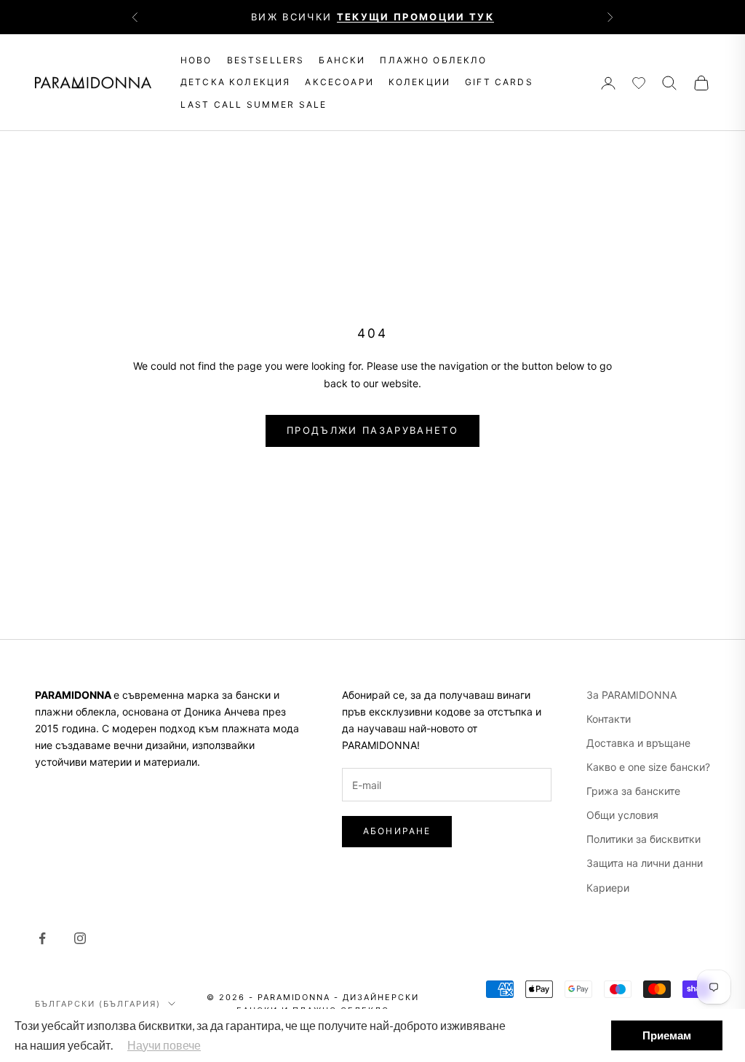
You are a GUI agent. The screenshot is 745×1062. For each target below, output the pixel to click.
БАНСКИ (342, 60)
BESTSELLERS (266, 60)
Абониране (397, 830)
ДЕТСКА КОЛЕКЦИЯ (235, 81)
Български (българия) (98, 1004)
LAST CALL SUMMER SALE (253, 104)
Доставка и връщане (638, 743)
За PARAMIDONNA (631, 695)
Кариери (607, 887)
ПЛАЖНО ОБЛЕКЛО (433, 60)
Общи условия (622, 815)
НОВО (196, 60)
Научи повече (164, 1045)
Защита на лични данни (644, 863)
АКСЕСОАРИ (339, 81)
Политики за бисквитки (643, 839)
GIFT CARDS (499, 81)
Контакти (608, 719)
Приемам (666, 1035)
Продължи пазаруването (372, 430)
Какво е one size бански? (648, 767)
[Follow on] (42, 938)
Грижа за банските (633, 791)
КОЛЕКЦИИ (419, 81)
